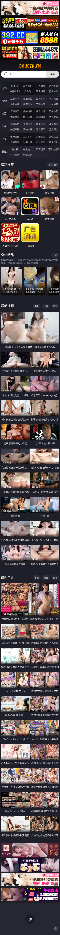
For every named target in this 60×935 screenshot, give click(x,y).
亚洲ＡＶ (14, 98)
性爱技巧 (53, 142)
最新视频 (7, 306)
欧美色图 (40, 123)
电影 (4, 113)
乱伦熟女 (40, 116)
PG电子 (15, 85)
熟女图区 (40, 129)
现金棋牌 (40, 91)
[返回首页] (56, 928)
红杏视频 (14, 154)
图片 (4, 126)
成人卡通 (40, 111)
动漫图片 (53, 123)
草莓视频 (40, 149)
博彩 (4, 88)
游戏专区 (53, 85)
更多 (55, 306)
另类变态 (53, 116)
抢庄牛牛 (53, 91)
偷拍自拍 (27, 111)
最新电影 (7, 577)
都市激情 (14, 136)
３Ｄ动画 (53, 98)
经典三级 (27, 116)
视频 (4, 101)
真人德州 (27, 85)
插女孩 (15, 149)
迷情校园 (14, 142)
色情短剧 (27, 154)
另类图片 (53, 129)
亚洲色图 (27, 123)
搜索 (52, 74)
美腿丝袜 (14, 129)
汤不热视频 (53, 149)
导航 (4, 151)
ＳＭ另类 (53, 103)
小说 (4, 139)
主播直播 (40, 103)
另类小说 (27, 142)
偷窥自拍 (14, 123)
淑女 (46, 577)
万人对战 (40, 85)
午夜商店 (27, 149)
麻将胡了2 (15, 91)
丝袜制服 (27, 103)
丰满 (36, 577)
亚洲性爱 (14, 111)
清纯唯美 (27, 129)
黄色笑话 (40, 142)
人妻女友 (40, 136)
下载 (55, 255)
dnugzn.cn (30, 66)
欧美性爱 (53, 111)
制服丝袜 (14, 116)
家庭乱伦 (27, 136)
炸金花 (27, 91)
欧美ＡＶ (40, 98)
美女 (36, 306)
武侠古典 (53, 136)
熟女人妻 (14, 103)
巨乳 (46, 306)
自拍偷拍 (27, 98)
